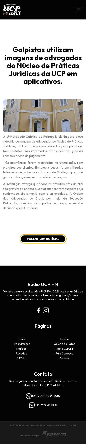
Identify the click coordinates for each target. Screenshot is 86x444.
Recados (21, 353)
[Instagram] (46, 310)
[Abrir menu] (79, 9)
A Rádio (21, 358)
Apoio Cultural (65, 348)
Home (21, 339)
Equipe (64, 339)
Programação (21, 344)
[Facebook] (38, 310)
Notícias (21, 348)
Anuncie (65, 358)
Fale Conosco (64, 353)
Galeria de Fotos (64, 344)
